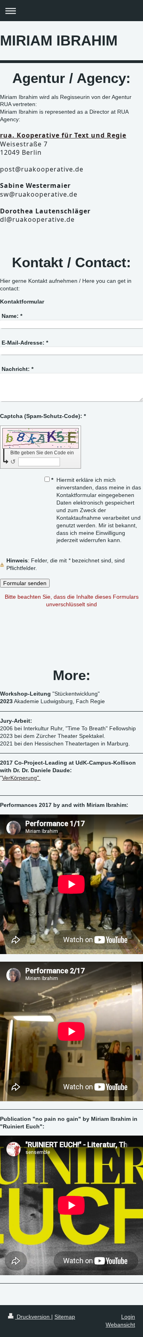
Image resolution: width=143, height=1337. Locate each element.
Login (128, 1316)
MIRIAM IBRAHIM (59, 40)
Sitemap (64, 1316)
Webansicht (120, 1324)
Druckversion (33, 1316)
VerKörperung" (21, 778)
